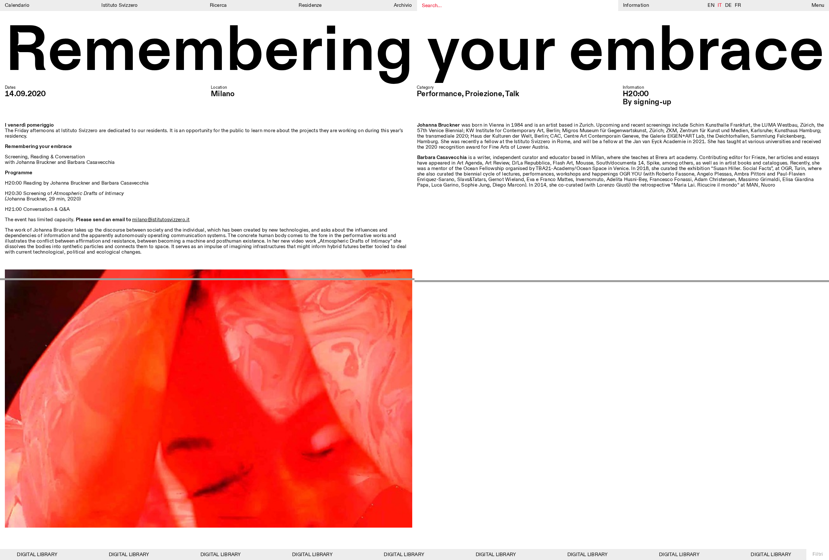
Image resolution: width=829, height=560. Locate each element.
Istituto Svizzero (119, 5)
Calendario (17, 5)
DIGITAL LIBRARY (25, 555)
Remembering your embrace (414, 51)
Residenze (310, 5)
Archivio (403, 5)
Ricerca (218, 5)
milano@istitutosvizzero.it (161, 220)
